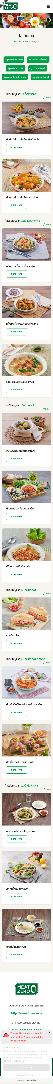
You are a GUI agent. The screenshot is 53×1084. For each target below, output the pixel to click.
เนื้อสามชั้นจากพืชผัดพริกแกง (22, 324)
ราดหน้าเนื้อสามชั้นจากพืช (20, 382)
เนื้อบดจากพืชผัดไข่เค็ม (18, 566)
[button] (24, 24)
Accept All (26, 1067)
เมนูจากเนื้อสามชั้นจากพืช (38, 59)
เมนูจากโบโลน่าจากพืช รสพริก (14, 77)
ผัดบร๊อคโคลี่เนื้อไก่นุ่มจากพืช (21, 831)
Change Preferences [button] (26, 1075)
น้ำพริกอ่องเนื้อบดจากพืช (20, 508)
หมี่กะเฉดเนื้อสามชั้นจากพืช (20, 266)
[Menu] (49, 6)
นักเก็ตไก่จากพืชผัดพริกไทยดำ (22, 139)
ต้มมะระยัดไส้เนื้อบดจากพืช (20, 451)
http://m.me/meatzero (26, 1013)
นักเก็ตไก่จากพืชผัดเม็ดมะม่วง (22, 197)
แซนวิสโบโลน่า (13, 635)
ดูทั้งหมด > (47, 97)
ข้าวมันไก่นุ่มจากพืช (16, 947)
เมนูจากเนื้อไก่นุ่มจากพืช (41, 77)
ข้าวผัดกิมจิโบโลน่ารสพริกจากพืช (24, 704)
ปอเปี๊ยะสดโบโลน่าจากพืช (20, 762)
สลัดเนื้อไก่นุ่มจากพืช (17, 889)
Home (17, 41)
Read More (16, 147)
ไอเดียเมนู (26, 41)
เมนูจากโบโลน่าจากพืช (37, 68)
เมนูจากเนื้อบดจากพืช (15, 68)
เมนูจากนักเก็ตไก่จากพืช (14, 59)
